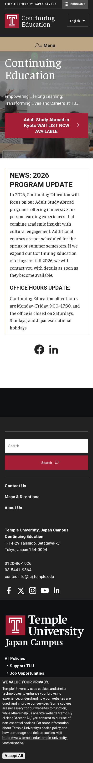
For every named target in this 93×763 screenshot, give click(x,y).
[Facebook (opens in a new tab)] (39, 350)
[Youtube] (45, 591)
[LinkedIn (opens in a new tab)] (54, 350)
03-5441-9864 (18, 569)
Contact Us (15, 485)
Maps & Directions (22, 496)
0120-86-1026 (18, 563)
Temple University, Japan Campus (31, 4)
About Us (13, 507)
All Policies (15, 658)
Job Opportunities (27, 673)
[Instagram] (33, 591)
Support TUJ (22, 665)
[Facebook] (9, 591)
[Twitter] (21, 591)
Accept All (14, 756)
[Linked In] (56, 591)
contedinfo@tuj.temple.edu (29, 576)
